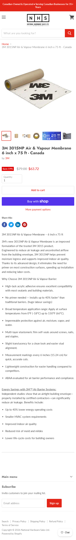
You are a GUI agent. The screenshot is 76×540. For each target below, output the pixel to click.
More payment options (38, 209)
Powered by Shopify (12, 533)
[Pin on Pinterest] (24, 224)
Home (5, 44)
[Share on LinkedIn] (18, 224)
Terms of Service (10, 525)
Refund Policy (56, 521)
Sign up (54, 503)
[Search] (69, 33)
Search (5, 521)
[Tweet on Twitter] (11, 224)
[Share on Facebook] (4, 224)
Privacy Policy (19, 521)
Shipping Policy (37, 521)
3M (7, 158)
